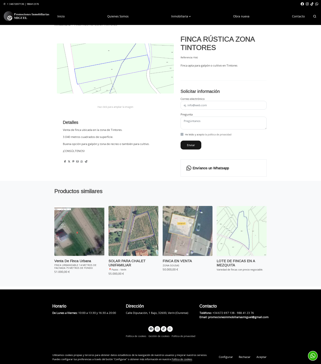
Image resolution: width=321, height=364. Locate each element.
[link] (27, 16)
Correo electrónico (193, 99)
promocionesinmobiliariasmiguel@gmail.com (238, 317)
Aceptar (261, 357)
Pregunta (187, 114)
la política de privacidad (218, 134)
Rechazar (244, 357)
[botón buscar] (314, 16)
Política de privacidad (183, 336)
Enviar (191, 145)
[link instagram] (307, 3)
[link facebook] (302, 3)
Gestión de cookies (159, 336)
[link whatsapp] (316, 3)
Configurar (226, 357)
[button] (181, 16)
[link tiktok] (311, 3)
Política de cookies (136, 336)
